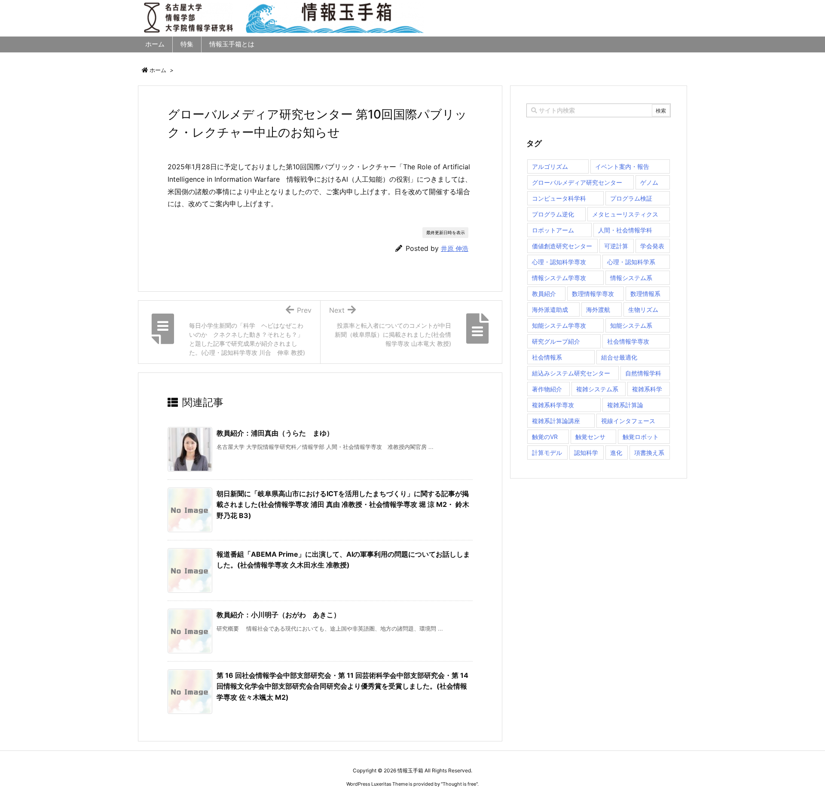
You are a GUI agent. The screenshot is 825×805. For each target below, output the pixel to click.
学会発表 (652, 246)
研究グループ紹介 (556, 341)
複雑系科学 (647, 389)
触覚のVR (545, 436)
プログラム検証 (631, 198)
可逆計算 (616, 246)
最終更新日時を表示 (445, 232)
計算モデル (547, 452)
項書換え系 (649, 452)
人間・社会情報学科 (625, 230)
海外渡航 (598, 309)
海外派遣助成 (550, 309)
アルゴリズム (550, 166)
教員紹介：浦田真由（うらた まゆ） (275, 433)
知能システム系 (631, 325)
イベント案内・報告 (622, 166)
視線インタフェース (628, 420)
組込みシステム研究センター (571, 373)
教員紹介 (544, 293)
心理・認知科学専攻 (559, 261)
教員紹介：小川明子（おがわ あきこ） (278, 614)
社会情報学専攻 (628, 341)
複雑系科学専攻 (553, 405)
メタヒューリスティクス (625, 214)
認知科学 (586, 452)
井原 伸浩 (454, 248)
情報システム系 (631, 277)
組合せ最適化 (619, 357)
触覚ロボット (641, 436)
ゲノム (649, 182)
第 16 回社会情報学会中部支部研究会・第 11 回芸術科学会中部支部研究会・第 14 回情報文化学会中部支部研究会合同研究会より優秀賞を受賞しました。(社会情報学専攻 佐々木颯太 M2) (342, 686)
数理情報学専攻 (593, 293)
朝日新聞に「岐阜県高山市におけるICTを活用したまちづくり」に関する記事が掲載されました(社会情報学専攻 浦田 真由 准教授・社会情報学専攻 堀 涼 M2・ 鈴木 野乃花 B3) (343, 504)
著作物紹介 (547, 389)
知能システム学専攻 (559, 325)
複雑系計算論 (625, 405)
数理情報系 (645, 293)
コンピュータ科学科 (559, 198)
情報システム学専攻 (559, 277)
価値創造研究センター (562, 246)
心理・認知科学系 (631, 261)
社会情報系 (547, 357)
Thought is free (459, 784)
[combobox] (598, 110)
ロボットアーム (553, 230)
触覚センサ (590, 436)
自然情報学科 (643, 373)
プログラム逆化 (553, 214)
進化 (616, 452)
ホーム (158, 70)
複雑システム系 (597, 389)
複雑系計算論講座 (556, 420)
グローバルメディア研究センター (577, 182)
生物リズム (643, 309)
